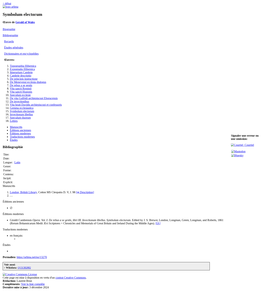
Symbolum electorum (22, 111)
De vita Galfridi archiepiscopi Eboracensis (34, 98)
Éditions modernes (20, 133)
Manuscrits (16, 127)
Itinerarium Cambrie (21, 72)
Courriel (248, 144)
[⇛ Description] (85, 192)
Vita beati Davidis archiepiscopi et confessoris (36, 104)
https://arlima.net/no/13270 (32, 257)
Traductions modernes (22, 136)
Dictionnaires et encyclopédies (21, 53)
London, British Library (23, 192)
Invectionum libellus (21, 114)
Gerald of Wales (25, 22)
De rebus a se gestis (21, 85)
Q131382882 (24, 267)
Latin (17, 162)
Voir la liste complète (33, 284)
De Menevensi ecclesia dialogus (28, 82)
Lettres (14, 120)
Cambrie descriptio (20, 75)
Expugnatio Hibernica (22, 69)
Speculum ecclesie (20, 95)
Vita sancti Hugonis (21, 91)
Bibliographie (10, 35)
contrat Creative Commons (70, 277)
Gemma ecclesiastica (21, 107)
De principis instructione (24, 78)
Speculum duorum (20, 117)
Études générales (13, 47)
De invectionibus (19, 101)
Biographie (9, 29)
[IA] (158, 223)
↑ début (7, 3)
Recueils (9, 41)
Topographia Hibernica (23, 65)
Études (14, 139)
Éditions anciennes (20, 130)
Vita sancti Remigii (20, 88)
